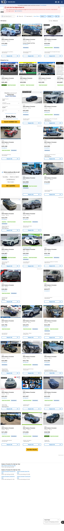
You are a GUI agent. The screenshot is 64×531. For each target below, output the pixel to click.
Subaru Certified (27, 247)
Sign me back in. (18, 11)
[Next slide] (61, 76)
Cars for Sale (3, 9)
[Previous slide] (2, 76)
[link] (26, 47)
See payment (4, 45)
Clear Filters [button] (36, 16)
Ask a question (10, 185)
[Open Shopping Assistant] (62, 522)
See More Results (32, 449)
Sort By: (50, 20)
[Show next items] (61, 16)
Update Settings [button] (15, 118)
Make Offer (52, 373)
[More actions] (19, 56)
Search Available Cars (10, 121)
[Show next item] (39, 168)
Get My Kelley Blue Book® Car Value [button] (10, 113)
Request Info (9, 56)
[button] (56, 2)
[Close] (58, 520)
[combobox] (8, 16)
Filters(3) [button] (21, 16)
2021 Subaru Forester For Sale (8, 465)
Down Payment (5, 106)
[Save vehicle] (19, 25)
